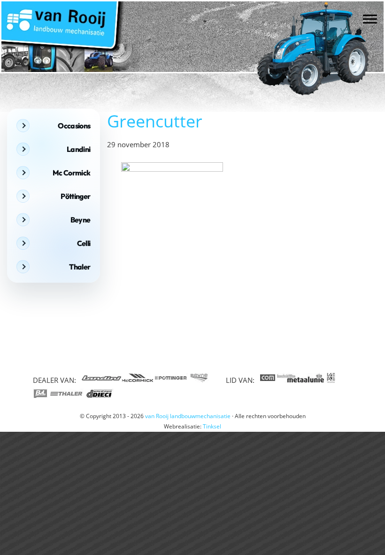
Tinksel (212, 426)
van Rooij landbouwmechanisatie (49, 10)
